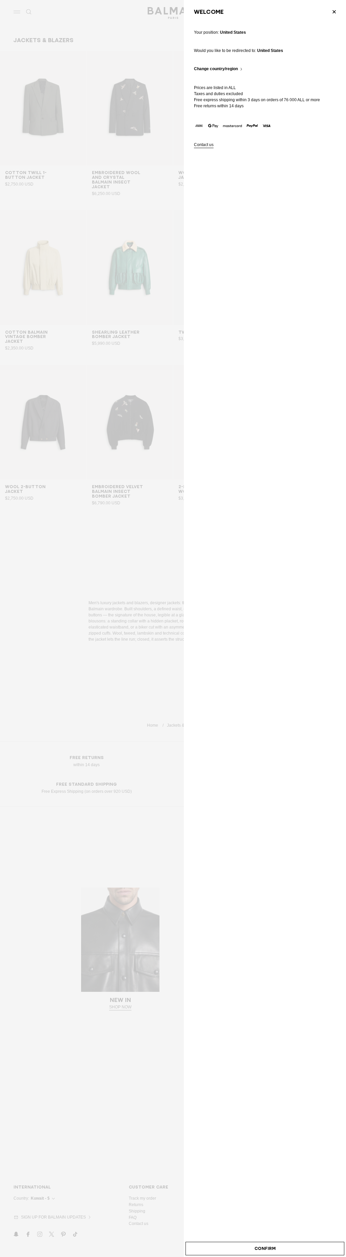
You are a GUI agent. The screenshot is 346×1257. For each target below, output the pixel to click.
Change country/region (216, 69)
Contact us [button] (204, 145)
